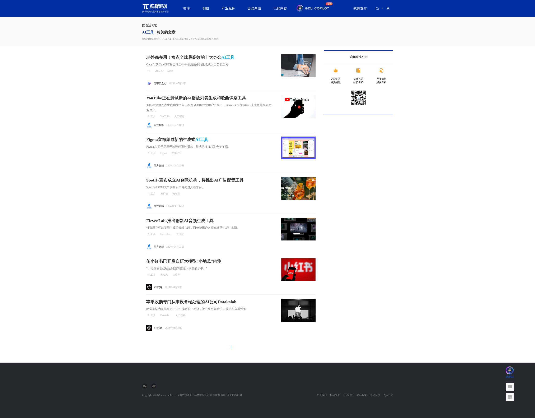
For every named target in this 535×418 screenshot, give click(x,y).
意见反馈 (375, 395)
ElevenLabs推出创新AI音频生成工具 (180, 220)
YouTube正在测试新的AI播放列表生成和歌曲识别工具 (196, 98)
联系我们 (348, 395)
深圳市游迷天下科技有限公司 (193, 395)
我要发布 (360, 8)
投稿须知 (335, 395)
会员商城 (254, 8)
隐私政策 (362, 395)
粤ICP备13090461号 (231, 395)
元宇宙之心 (160, 83)
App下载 (388, 395)
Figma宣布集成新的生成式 (177, 139)
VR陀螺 (158, 287)
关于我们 (322, 395)
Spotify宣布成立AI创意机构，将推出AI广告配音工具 (195, 180)
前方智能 (159, 125)
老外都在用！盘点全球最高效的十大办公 (190, 57)
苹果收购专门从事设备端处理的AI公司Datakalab (191, 301)
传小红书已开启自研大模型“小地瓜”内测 (184, 261)
